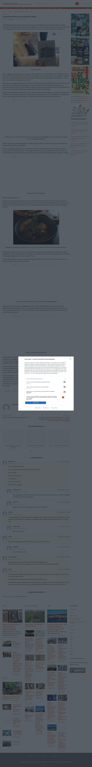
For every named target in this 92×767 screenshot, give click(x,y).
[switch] (64, 382)
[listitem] (46, 379)
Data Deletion (38, 407)
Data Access (46, 407)
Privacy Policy (54, 407)
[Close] (71, 359)
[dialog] (46, 383)
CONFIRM (35, 402)
